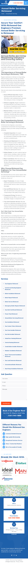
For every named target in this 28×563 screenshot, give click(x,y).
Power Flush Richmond (11, 314)
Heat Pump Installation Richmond (14, 368)
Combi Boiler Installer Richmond (13, 346)
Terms (21, 561)
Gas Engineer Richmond (11, 283)
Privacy (18, 561)
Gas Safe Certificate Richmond (13, 310)
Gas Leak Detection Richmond (13, 360)
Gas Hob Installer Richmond (12, 334)
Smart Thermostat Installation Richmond (13, 355)
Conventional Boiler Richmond (13, 364)
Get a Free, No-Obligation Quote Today (14, 413)
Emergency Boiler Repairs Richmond (15, 305)
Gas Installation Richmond (12, 322)
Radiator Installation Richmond (13, 350)
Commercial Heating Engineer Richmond (13, 288)
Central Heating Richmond (12, 342)
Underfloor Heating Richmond (13, 338)
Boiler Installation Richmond (12, 293)
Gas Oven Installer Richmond (13, 330)
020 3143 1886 (18, 3)
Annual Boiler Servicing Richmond (14, 318)
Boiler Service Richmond (11, 301)
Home (2, 13)
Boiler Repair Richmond (11, 297)
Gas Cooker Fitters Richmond (13, 326)
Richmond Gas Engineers (16, 560)
